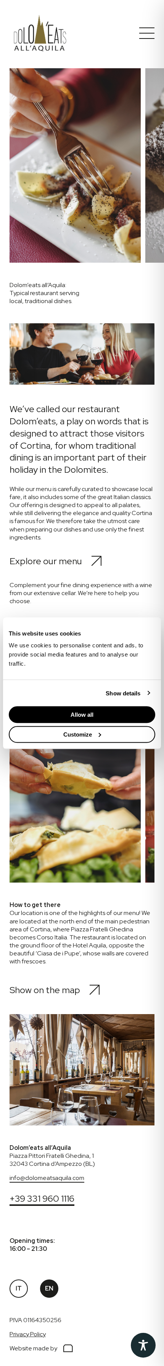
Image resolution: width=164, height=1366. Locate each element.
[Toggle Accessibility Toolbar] (143, 1345)
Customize (77, 734)
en (49, 1288)
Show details (123, 693)
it (19, 1288)
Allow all (82, 714)
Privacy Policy (28, 1334)
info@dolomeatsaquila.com (47, 1178)
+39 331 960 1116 (42, 1198)
